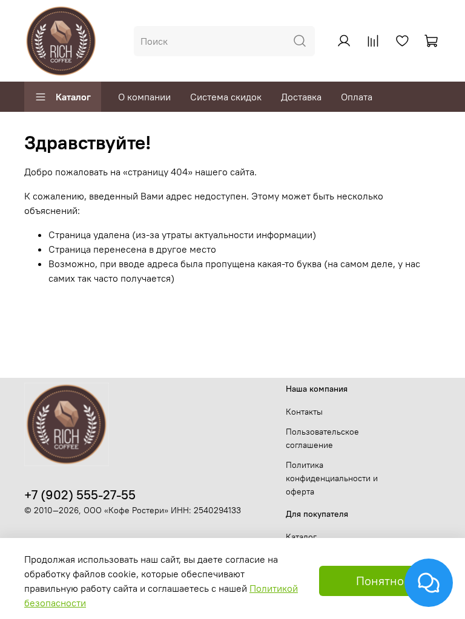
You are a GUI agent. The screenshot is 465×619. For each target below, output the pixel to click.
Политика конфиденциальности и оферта (332, 477)
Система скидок (226, 97)
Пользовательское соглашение (322, 438)
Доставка (301, 97)
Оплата (356, 97)
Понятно (380, 580)
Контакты (304, 411)
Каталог (73, 97)
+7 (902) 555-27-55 (80, 495)
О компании (144, 97)
